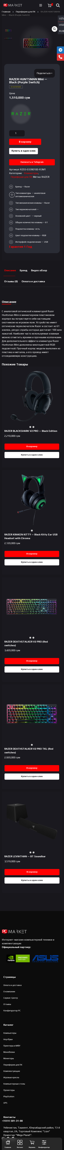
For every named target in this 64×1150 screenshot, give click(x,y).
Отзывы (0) (11, 281)
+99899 (12, 1120)
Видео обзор (39, 270)
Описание (10, 270)
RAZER (45, 176)
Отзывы (7, 1004)
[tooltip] (60, 50)
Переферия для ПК (25, 11)
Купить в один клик (23, 150)
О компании (9, 991)
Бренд (23, 270)
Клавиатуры (31, 173)
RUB (61, 31)
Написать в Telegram (32, 162)
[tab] (10, 270)
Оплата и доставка (33, 281)
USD (61, 24)
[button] (54, 29)
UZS (61, 18)
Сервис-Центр (10, 998)
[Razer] (20, 114)
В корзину (25, 141)
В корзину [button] (31, 446)
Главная (6, 11)
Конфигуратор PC (12, 1010)
